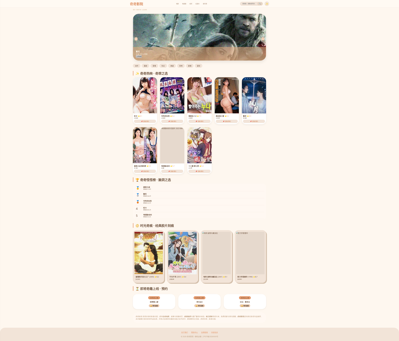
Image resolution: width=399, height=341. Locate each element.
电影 (177, 4)
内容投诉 (214, 332)
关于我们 (184, 332)
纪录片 (198, 4)
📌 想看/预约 (145, 121)
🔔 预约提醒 (154, 306)
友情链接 (204, 332)
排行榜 (205, 4)
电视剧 (184, 4)
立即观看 (139, 56)
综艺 (191, 4)
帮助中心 (194, 332)
